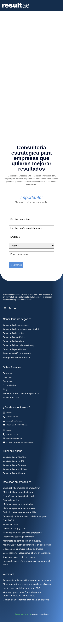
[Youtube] (15, 308)
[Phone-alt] (10, 308)
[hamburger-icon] (58, 6)
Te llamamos (16, 264)
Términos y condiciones (22, 614)
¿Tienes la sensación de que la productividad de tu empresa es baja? (30, 104)
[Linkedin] (5, 308)
